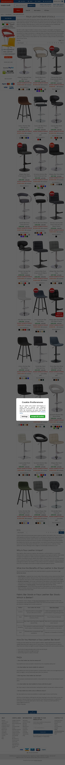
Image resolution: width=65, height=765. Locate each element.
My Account (48, 1)
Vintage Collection (16, 720)
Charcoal (37, 89)
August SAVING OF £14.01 (56, 325)
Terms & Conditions (37, 736)
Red (41, 89)
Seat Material (8, 14)
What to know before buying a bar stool (16, 723)
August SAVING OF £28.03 (24, 131)
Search (30, 5)
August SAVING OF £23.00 (40, 179)
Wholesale (25, 720)
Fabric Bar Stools (54, 607)
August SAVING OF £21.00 (24, 181)
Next (61, 43)
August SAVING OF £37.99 (56, 131)
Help (31, 1)
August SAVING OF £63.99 (40, 325)
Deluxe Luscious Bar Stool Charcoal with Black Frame (56, 224)
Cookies (3, 735)
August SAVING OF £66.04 (56, 84)
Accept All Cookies (37, 416)
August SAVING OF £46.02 (24, 276)
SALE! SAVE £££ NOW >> (7, 1)
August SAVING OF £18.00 (56, 371)
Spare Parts (14, 741)
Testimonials (26, 734)
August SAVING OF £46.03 (40, 371)
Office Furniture (15, 731)
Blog (24, 735)
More (47, 10)
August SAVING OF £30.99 (24, 468)
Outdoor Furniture (16, 732)
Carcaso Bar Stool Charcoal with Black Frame (56, 79)
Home (2, 14)
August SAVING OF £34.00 (40, 278)
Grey (27, 89)
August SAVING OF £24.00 (40, 131)
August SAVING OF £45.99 (40, 516)
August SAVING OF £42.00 (56, 230)
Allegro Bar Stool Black (56, 174)
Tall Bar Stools (15, 734)
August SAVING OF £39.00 (40, 82)
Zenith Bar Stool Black (40, 222)
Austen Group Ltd (38, 760)
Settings (25, 416)
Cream (21, 89)
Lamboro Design (26, 722)
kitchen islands (31, 584)
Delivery (22, 1)
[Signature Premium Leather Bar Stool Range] (8, 40)
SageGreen (29, 89)
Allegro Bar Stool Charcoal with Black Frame (24, 176)
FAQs (3, 738)
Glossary (25, 723)
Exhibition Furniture (16, 729)
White (25, 89)
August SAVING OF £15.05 (56, 420)
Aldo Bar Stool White (24, 319)
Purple (39, 91)
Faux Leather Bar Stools (18, 14)
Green (41, 91)
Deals (18, 10)
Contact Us (4, 728)
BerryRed (29, 475)
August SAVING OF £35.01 (40, 226)
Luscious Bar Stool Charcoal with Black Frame (40, 273)
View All (28, 10)
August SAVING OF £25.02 (24, 323)
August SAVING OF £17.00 (24, 82)
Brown (23, 89)
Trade (39, 1)
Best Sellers (37, 10)
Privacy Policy (5, 734)
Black (19, 89)
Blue (37, 91)
